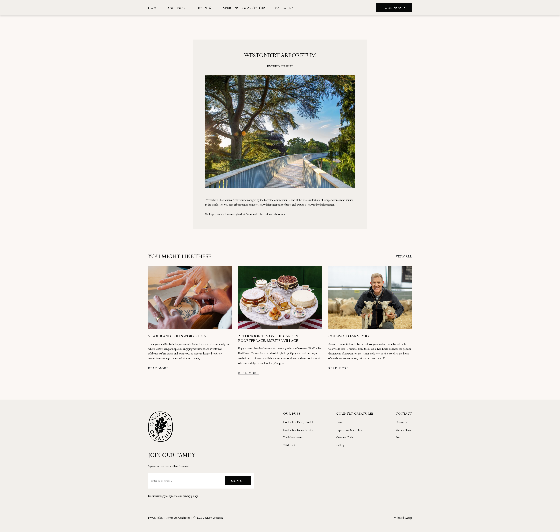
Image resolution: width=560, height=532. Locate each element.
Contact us (401, 422)
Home (153, 7)
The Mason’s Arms (293, 437)
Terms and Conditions (178, 518)
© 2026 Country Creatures (208, 518)
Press (398, 437)
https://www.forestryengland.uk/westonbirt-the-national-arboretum (247, 214)
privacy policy (190, 496)
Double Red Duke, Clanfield (298, 422)
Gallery (340, 445)
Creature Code (344, 437)
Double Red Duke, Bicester (298, 430)
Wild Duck (289, 445)
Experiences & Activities (243, 7)
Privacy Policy (155, 518)
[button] (394, 7)
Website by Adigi (403, 518)
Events (204, 7)
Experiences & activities (349, 430)
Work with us (403, 430)
